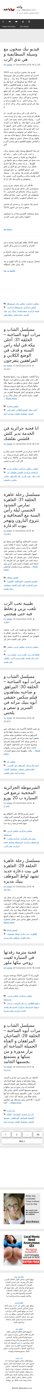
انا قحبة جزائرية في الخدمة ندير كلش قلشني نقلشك (21, 433)
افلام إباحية (19, 1303)
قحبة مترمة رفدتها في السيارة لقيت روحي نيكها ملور (20, 957)
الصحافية (19, 581)
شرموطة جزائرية (15, 307)
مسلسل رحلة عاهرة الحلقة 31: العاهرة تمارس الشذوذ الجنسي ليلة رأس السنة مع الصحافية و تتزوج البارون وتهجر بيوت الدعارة (22, 510)
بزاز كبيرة (11, 1110)
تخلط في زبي (34, 654)
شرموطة (11, 303)
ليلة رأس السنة (18, 585)
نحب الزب (26, 476)
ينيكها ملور (8, 315)
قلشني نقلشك (17, 472)
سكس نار (11, 761)
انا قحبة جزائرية (31, 472)
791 (38, 1134)
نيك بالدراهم (15, 476)
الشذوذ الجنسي (30, 581)
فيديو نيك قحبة (10, 1007)
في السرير (12, 765)
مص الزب (8, 846)
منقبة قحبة (22, 311)
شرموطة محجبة (16, 842)
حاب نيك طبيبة (32, 658)
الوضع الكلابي (22, 410)
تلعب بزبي (22, 654)
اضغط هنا (8, 229)
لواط (17, 934)
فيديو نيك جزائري (25, 1007)
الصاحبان (17, 1114)
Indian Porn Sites (8, 26)
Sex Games (24, 26)
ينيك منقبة (18, 315)
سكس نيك (20, 303)
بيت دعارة (25, 934)
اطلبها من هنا (10, 270)
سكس (35, 468)
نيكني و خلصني (10, 480)
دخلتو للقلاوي (34, 1003)
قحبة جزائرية (33, 311)
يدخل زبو (12, 311)
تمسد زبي (12, 654)
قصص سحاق (12, 577)
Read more (11, 398)
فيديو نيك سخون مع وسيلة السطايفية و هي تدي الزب (21, 54)
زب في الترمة (21, 1003)
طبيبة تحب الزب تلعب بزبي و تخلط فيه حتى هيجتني (20, 608)
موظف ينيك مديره (12, 938)
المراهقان (15, 1118)
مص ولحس (9, 773)
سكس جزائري (32, 303)
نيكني (6, 476)
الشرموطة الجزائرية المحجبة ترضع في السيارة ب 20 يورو (22, 792)
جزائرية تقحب (14, 838)
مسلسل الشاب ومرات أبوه (15, 413)
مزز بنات (19, 1358)
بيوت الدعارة (32, 585)
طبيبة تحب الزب (17, 658)
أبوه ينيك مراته (32, 765)
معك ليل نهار (19, 1276)
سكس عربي (12, 468)
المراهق (21, 765)
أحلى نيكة (33, 410)
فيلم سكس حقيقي (26, 769)
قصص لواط (12, 930)
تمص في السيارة (28, 838)
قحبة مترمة (8, 1011)
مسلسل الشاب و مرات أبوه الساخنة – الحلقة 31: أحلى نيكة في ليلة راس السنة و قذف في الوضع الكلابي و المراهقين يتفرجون (22, 345)
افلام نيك (19, 1329)
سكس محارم (12, 406)
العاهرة (11, 581)
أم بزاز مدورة (27, 1114)
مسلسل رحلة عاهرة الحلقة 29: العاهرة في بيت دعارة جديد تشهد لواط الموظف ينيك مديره (22, 871)
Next (22, 1141)
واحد (19, 7)
